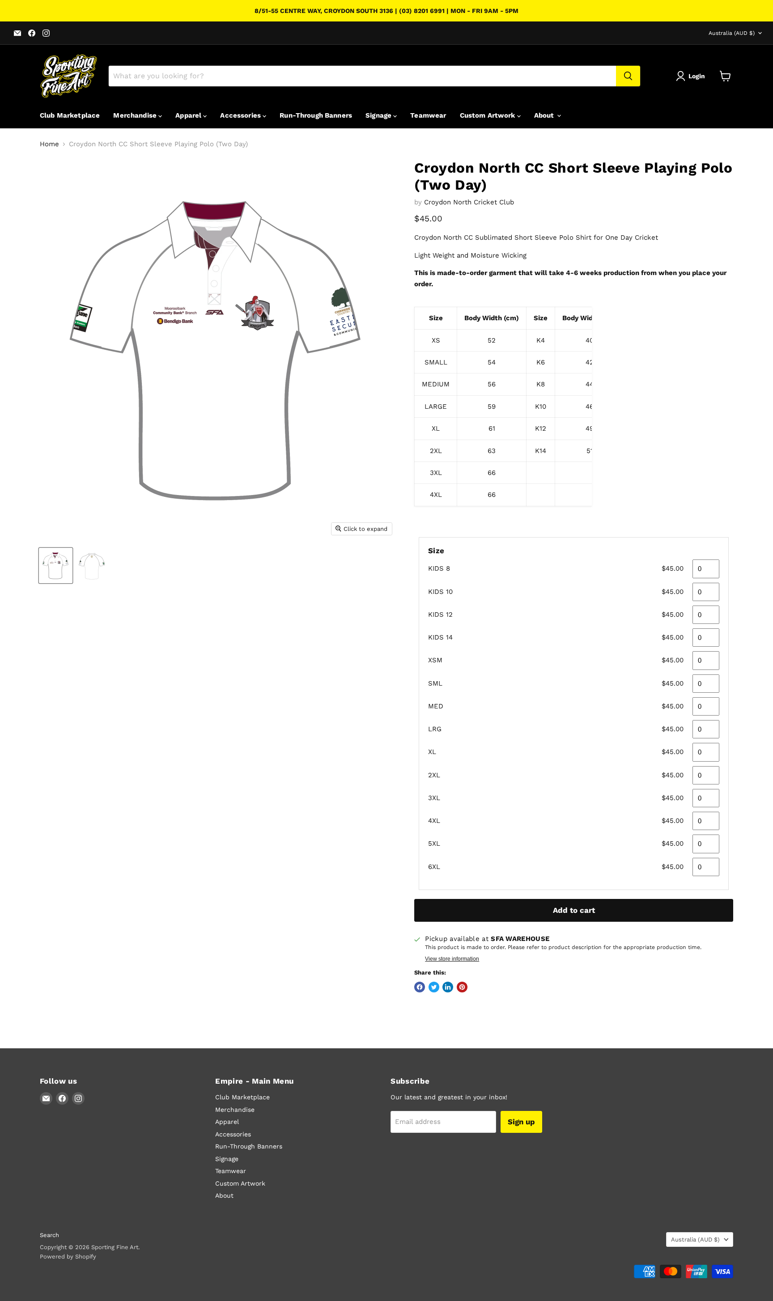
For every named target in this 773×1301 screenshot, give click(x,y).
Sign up (521, 1121)
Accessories (241, 115)
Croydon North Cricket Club (469, 202)
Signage (379, 115)
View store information (452, 959)
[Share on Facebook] (419, 987)
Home (49, 144)
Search (49, 1235)
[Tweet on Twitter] (434, 987)
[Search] (628, 76)
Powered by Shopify (68, 1256)
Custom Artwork (488, 115)
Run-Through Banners (316, 115)
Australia (732, 33)
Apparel (189, 115)
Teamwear (428, 115)
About (545, 115)
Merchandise (135, 115)
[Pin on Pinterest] (462, 987)
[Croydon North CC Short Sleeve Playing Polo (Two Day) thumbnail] (55, 565)
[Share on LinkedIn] (447, 987)
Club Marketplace (70, 115)
